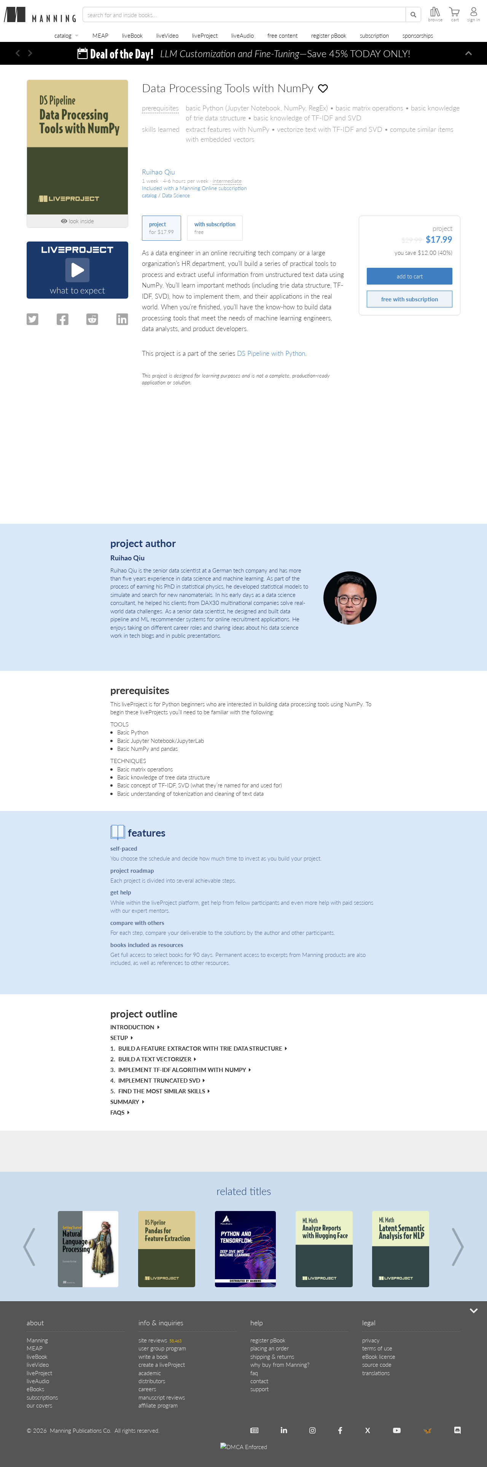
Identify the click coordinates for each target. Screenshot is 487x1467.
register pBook (328, 35)
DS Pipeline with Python (271, 353)
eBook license (378, 1356)
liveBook (132, 35)
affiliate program (158, 1405)
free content (282, 35)
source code (377, 1364)
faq (254, 1373)
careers (147, 1389)
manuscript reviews (161, 1397)
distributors (151, 1381)
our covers (39, 1405)
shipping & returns (272, 1356)
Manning (37, 1340)
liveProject (205, 35)
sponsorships (418, 35)
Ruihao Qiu (158, 171)
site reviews (159, 1340)
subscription (374, 35)
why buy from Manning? (279, 1364)
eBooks (35, 1389)
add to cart (410, 276)
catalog (63, 35)
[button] (17, 53)
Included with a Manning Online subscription (194, 188)
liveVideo (167, 35)
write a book (153, 1356)
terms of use (377, 1348)
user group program (162, 1348)
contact (259, 1381)
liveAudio (242, 35)
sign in (473, 20)
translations (376, 1373)
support (259, 1389)
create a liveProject (161, 1364)
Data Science (176, 195)
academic (149, 1373)
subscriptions (42, 1397)
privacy (371, 1340)
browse (435, 20)
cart (455, 20)
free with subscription (409, 299)
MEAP (100, 35)
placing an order (269, 1348)
